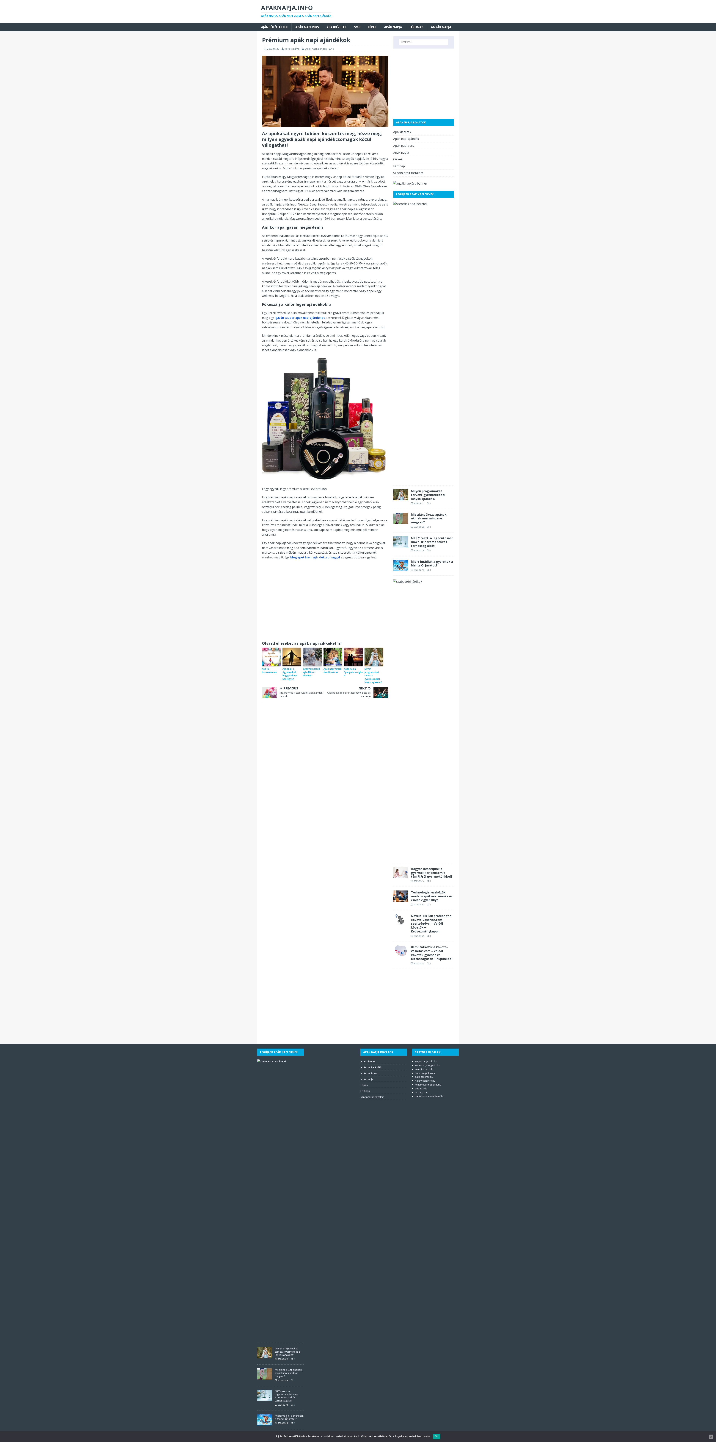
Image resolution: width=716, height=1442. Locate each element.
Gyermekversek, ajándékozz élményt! (311, 672)
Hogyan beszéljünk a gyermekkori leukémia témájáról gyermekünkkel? (431, 873)
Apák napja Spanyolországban (353, 672)
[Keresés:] (423, 42)
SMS (357, 27)
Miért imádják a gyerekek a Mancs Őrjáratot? (432, 564)
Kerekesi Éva (292, 48)
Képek (372, 27)
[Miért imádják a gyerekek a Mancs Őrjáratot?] (400, 568)
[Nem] (711, 1437)
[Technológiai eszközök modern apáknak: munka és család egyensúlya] (400, 899)
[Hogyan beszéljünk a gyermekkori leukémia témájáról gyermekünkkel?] (400, 875)
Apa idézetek (336, 27)
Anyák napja (441, 27)
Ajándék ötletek (274, 27)
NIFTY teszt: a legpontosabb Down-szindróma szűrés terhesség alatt (432, 542)
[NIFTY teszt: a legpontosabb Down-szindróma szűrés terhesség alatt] (400, 545)
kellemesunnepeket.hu (428, 1084)
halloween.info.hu (425, 1080)
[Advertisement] (325, 601)
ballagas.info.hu (424, 1076)
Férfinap (416, 27)
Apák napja (393, 27)
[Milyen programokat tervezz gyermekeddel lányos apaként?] (400, 498)
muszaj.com (421, 1092)
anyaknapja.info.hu (426, 1061)
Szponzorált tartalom (408, 173)
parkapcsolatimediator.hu (429, 1096)
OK (437, 1436)
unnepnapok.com (425, 1073)
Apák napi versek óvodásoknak (333, 670)
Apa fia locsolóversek (269, 670)
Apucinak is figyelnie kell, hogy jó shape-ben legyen (290, 673)
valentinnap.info (424, 1069)
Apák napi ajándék (316, 48)
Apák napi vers (307, 27)
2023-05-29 (273, 48)
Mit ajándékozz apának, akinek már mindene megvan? (429, 518)
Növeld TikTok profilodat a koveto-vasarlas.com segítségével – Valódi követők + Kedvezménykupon (431, 923)
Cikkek (398, 159)
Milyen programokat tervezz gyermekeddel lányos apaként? (373, 675)
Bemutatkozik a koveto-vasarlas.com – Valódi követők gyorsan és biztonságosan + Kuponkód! (431, 953)
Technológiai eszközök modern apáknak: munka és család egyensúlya (432, 896)
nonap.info (421, 1088)
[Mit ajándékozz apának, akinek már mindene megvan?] (400, 521)
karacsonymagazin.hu (427, 1065)
